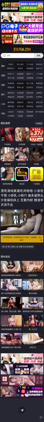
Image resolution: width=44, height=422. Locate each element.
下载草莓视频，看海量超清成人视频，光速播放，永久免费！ (22, 238)
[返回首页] (41, 417)
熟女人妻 (11, 78)
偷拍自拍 (20, 83)
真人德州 (20, 64)
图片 (3, 94)
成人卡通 (30, 83)
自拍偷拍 (20, 74)
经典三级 (20, 87)
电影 (3, 85)
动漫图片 (39, 93)
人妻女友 (30, 102)
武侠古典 (39, 102)
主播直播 (30, 78)
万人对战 (30, 64)
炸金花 (20, 68)
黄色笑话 (30, 106)
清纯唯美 (20, 97)
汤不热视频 (39, 112)
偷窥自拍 (11, 93)
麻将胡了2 (11, 68)
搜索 (38, 55)
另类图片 (39, 97)
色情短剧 (30, 116)
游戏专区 (39, 64)
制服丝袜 (11, 87)
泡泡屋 (20, 116)
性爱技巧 (39, 106)
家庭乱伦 (20, 102)
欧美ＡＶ (30, 74)
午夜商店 (20, 112)
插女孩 (10, 112)
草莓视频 (30, 112)
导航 (3, 113)
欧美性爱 (39, 83)
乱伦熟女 (30, 87)
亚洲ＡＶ (11, 74)
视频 (3, 75)
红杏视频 (11, 116)
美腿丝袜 (11, 97)
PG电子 (11, 64)
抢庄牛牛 (39, 68)
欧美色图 (30, 93)
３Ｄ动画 (39, 74)
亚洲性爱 (11, 83)
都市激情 (11, 102)
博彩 (3, 66)
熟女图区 (30, 97)
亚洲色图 (20, 93)
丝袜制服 (20, 78)
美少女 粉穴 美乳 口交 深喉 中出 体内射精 (17, 246)
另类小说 (20, 106)
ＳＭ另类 (39, 78)
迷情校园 (11, 106)
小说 (3, 104)
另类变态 (39, 87)
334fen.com (22, 49)
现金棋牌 (30, 68)
